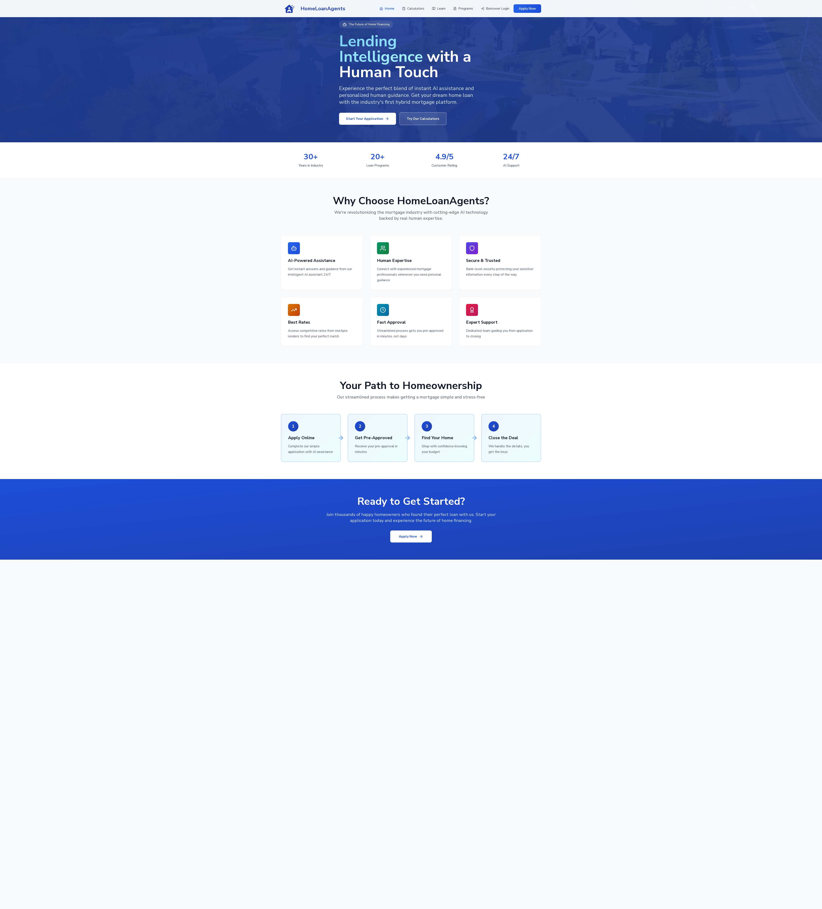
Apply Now (527, 8)
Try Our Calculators (423, 118)
